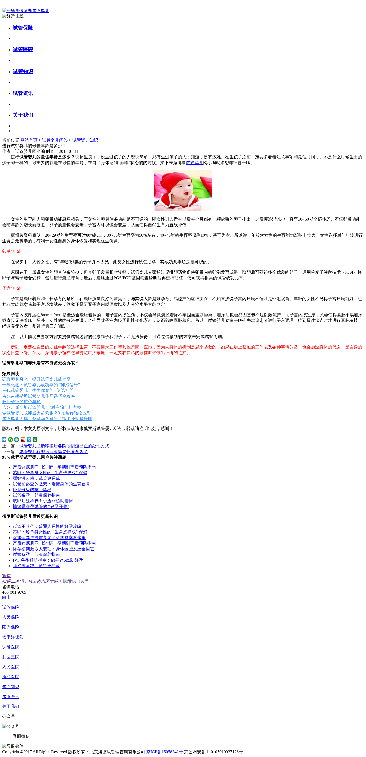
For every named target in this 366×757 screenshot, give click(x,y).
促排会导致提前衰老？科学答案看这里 (49, 537)
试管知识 (23, 71)
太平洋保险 (13, 637)
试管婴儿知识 (85, 140)
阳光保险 (10, 627)
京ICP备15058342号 (164, 751)
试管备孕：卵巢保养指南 (36, 495)
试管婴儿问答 (55, 140)
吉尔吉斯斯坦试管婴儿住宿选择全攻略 (38, 396)
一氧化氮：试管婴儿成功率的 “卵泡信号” (41, 385)
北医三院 (10, 657)
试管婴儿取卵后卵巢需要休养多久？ (53, 451)
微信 (32, 578)
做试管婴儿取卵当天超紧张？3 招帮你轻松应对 (46, 413)
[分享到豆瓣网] (35, 439)
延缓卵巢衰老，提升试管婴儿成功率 (36, 379)
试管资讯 (23, 93)
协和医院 (10, 676)
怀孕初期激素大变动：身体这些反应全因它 (53, 549)
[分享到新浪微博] (23, 439)
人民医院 (10, 667)
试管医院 (23, 49)
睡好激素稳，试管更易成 (36, 478)
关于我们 (23, 115)
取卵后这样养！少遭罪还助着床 (43, 501)
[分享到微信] (10, 439)
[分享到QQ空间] (16, 439)
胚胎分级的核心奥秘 (21, 401)
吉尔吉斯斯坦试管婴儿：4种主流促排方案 (41, 407)
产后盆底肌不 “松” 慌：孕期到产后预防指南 (54, 467)
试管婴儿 (194, 162)
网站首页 (29, 140)
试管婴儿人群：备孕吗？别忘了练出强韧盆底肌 (47, 418)
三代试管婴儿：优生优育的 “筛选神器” (39, 390)
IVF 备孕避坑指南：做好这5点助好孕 (48, 560)
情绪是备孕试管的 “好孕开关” (41, 506)
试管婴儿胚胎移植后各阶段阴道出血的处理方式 (64, 446)
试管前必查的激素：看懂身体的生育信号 (51, 484)
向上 (6, 597)
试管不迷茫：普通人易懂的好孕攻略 (47, 526)
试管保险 (23, 28)
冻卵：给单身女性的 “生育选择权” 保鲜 (50, 472)
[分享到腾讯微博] (29, 439)
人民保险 (10, 617)
